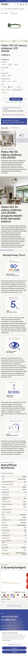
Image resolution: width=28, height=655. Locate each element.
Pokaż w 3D (5, 13)
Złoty (4, 92)
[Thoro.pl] (5, 4)
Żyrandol (16, 64)
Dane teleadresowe (5, 628)
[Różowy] (10, 595)
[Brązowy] (14, 597)
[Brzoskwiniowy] (16, 595)
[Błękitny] (12, 597)
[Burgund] (18, 595)
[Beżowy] (6, 595)
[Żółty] (10, 597)
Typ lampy (3, 62)
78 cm (9, 81)
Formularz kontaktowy (6, 625)
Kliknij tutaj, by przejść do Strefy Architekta (13, 122)
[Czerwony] (6, 597)
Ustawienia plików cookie (14, 644)
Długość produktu (5, 78)
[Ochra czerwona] (8, 595)
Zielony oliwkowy (18, 89)
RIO (6, 226)
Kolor (2, 84)
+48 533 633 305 (9, 616)
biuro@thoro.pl (8, 619)
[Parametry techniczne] (14, 473)
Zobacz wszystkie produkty (14, 605)
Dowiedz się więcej (6, 640)
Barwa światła (4, 73)
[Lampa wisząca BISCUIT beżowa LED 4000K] (11, 581)
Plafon (9, 64)
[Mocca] (4, 597)
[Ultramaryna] (12, 595)
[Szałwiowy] (8, 597)
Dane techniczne (14, 127)
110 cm (14, 81)
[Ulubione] (18, 4)
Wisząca (4, 64)
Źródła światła (4, 67)
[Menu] (26, 4)
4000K (9, 75)
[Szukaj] (16, 4)
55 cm (3, 81)
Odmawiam (14, 648)
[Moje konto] (23, 4)
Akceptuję (14, 651)
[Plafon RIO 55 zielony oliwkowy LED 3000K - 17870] (14, 26)
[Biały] (2, 595)
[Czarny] (4, 595)
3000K (3, 75)
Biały (4, 87)
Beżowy (18, 87)
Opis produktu (4, 127)
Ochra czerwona (7, 89)
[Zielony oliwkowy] (14, 595)
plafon (23, 238)
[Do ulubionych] (25, 99)
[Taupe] (2, 597)
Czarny (11, 87)
